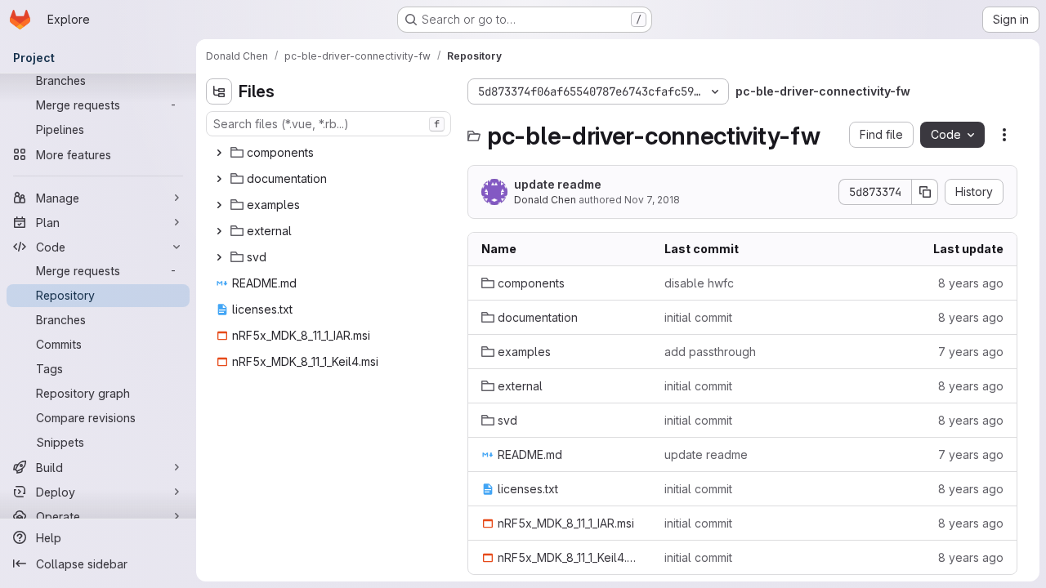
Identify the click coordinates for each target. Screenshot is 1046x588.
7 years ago (971, 352)
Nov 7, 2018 (652, 200)
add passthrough (710, 352)
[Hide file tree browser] (219, 91)
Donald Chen (545, 200)
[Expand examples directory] (219, 205)
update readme (557, 184)
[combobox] (328, 123)
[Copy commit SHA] (925, 192)
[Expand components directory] (219, 153)
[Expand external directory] (219, 231)
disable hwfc (699, 283)
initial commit (698, 317)
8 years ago (971, 283)
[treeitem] (330, 153)
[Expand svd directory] (219, 257)
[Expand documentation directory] (219, 179)
